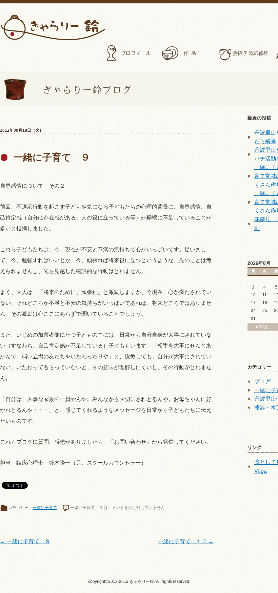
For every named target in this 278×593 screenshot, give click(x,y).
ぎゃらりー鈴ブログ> (66, 89)
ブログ (262, 381)
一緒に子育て (45, 507)
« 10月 (262, 326)
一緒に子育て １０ (186, 541)
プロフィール (129, 53)
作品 (186, 53)
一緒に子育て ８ (25, 541)
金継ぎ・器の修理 (243, 53)
